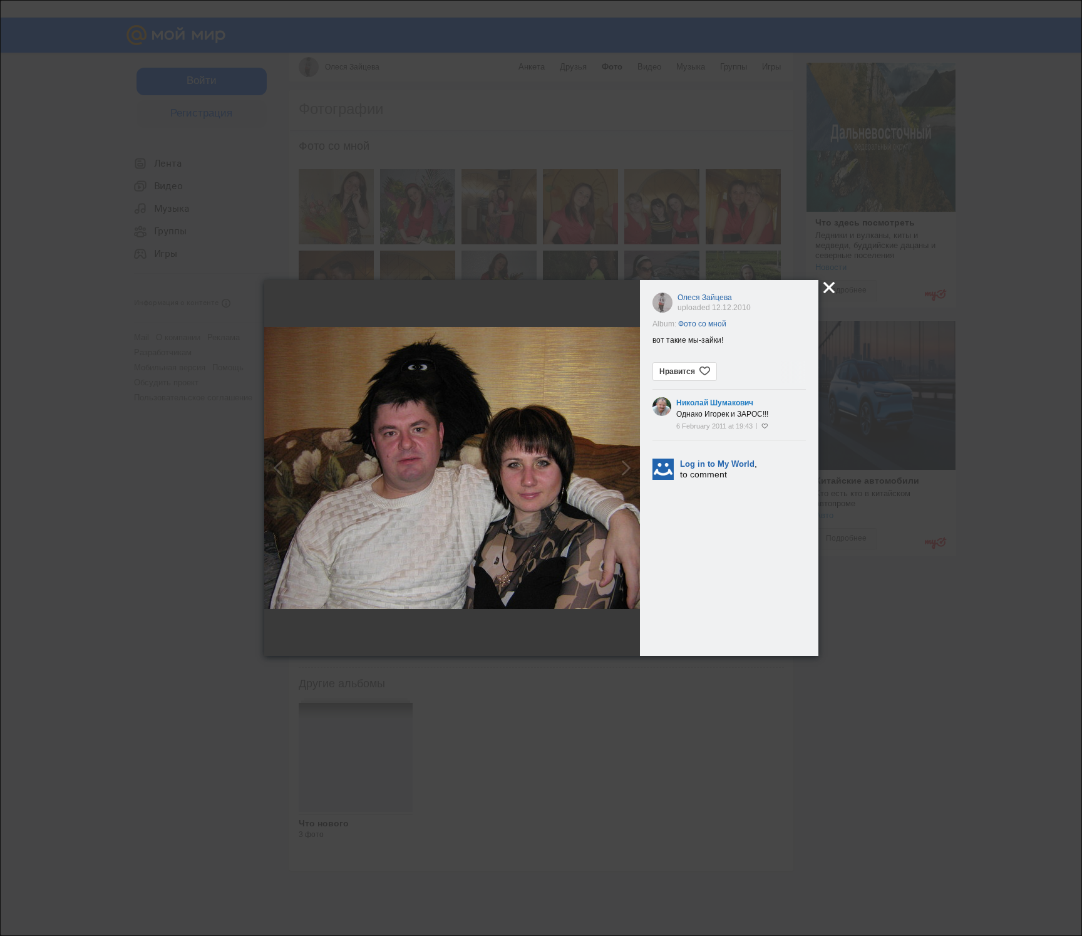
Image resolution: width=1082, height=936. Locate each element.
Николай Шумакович (714, 402)
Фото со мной (702, 324)
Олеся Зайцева (705, 297)
